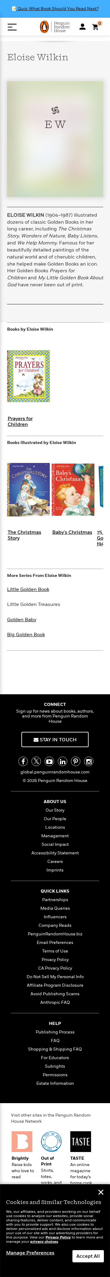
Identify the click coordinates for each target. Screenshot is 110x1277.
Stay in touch (57, 739)
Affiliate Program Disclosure (55, 985)
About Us (55, 802)
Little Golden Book (28, 589)
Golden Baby (21, 619)
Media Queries (55, 908)
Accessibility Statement (55, 853)
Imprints (55, 870)
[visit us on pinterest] (75, 761)
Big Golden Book (26, 634)
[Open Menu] (12, 27)
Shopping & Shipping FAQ (55, 1049)
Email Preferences (55, 942)
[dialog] (55, 1230)
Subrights (55, 1066)
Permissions (55, 1075)
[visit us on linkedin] (62, 761)
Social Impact (55, 844)
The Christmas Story (24, 535)
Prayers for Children (20, 421)
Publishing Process (55, 1032)
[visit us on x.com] (36, 761)
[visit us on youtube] (49, 761)
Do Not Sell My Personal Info (55, 977)
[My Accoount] (82, 26)
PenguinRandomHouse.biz (55, 934)
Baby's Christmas (72, 532)
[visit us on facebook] (23, 761)
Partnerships (55, 900)
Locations (55, 827)
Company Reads (55, 925)
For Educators (55, 1058)
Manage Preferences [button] (30, 1253)
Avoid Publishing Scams (55, 994)
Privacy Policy (55, 960)
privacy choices (44, 1241)
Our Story (55, 810)
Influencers (55, 917)
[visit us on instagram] (89, 761)
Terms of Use (55, 951)
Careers (55, 861)
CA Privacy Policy (55, 968)
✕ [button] (101, 1193)
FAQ (55, 1041)
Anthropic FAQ (55, 1002)
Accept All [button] (88, 1256)
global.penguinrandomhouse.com (55, 772)
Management (55, 836)
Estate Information (55, 1083)
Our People (55, 819)
